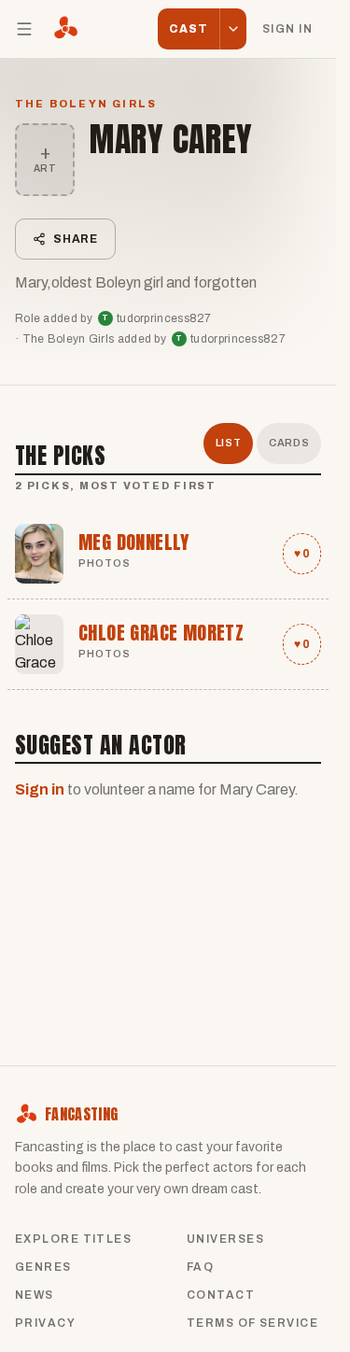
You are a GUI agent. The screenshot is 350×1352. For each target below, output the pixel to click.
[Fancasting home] (65, 28)
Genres (43, 1267)
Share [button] (76, 239)
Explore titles (73, 1239)
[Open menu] (24, 28)
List (229, 442)
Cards (289, 442)
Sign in (287, 28)
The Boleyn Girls (86, 103)
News (34, 1295)
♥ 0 (302, 553)
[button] (232, 28)
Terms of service (252, 1323)
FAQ (200, 1267)
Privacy (45, 1323)
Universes (225, 1239)
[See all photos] (39, 554)
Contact (221, 1295)
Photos (105, 563)
